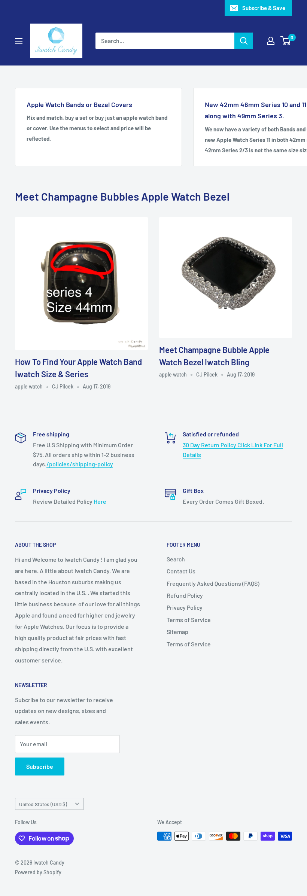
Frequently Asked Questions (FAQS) (213, 583)
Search (176, 559)
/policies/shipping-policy (79, 463)
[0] (286, 40)
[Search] (243, 41)
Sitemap (177, 631)
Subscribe (39, 766)
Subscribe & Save (263, 7)
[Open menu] (18, 41)
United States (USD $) (43, 804)
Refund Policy (185, 595)
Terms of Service (189, 619)
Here (100, 501)
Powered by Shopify (38, 872)
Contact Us (181, 571)
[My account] (270, 41)
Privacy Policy (185, 607)
